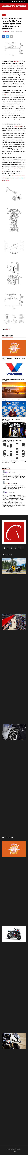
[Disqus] (14, 489)
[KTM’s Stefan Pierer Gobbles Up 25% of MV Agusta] (14, 348)
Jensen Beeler (6, 31)
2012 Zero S (5, 95)
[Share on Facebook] (3, 36)
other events (5, 180)
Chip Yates (16, 61)
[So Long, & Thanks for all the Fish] (14, 390)
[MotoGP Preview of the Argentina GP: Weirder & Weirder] (14, 409)
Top (14, 1151)
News (3, 15)
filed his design (18, 126)
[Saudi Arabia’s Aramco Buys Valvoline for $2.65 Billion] (14, 369)
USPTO (8, 329)
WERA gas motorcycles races (16, 178)
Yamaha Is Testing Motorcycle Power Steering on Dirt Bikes (12, 441)
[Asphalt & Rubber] (14, 6)
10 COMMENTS (19, 31)
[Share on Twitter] (7, 36)
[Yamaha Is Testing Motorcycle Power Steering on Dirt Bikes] (14, 430)
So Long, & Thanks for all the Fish (11, 400)
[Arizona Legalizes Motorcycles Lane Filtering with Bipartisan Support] (14, 451)
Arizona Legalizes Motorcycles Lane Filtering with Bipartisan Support (14, 461)
